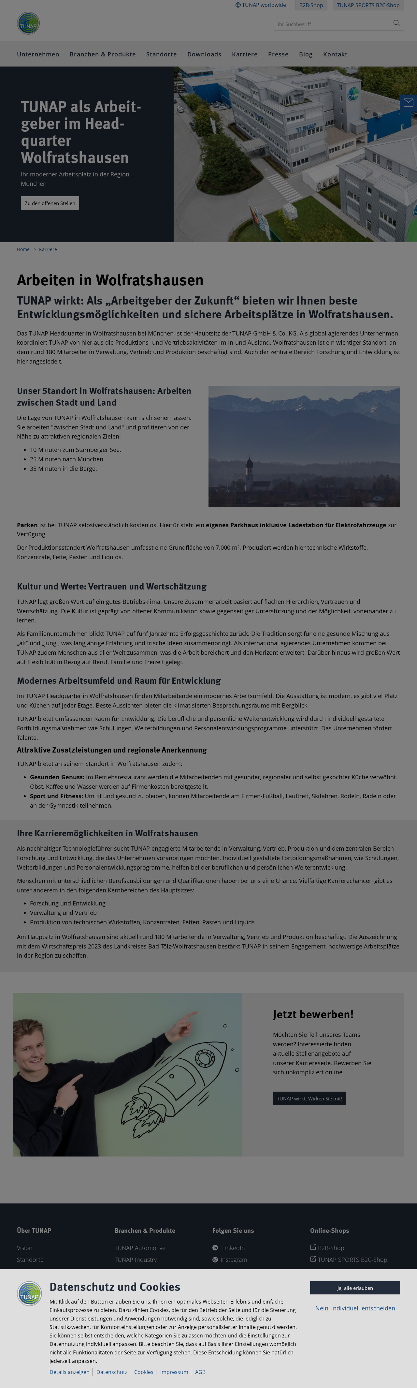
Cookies (143, 1372)
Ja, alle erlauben (355, 1288)
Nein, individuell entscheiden (355, 1308)
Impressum (174, 1372)
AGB (200, 1372)
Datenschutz (111, 1372)
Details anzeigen (70, 1372)
